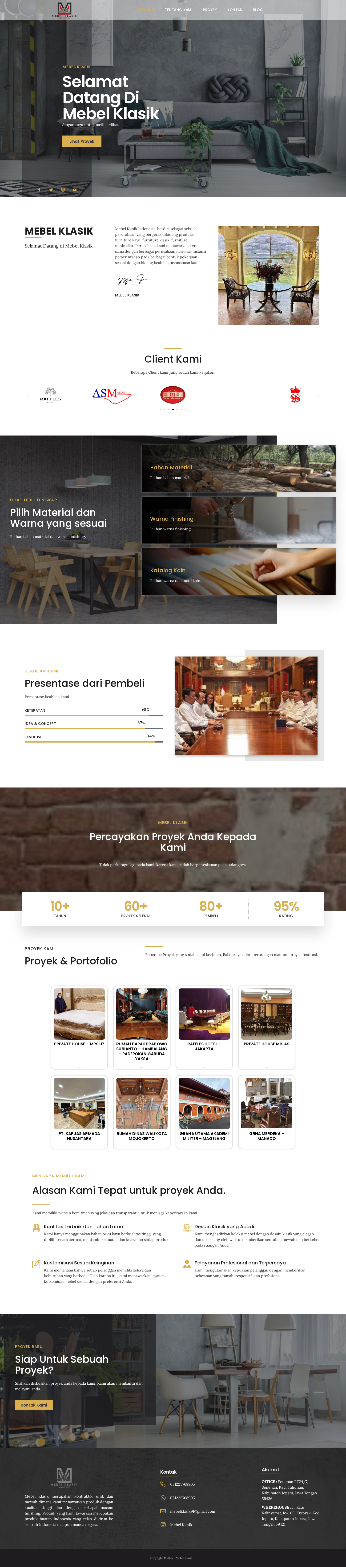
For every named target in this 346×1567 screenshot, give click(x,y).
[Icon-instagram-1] (63, 190)
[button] (28, 396)
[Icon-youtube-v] (74, 190)
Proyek (210, 9)
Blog (258, 9)
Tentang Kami (178, 9)
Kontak (234, 9)
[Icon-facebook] (39, 190)
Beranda (145, 9)
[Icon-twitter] (51, 190)
